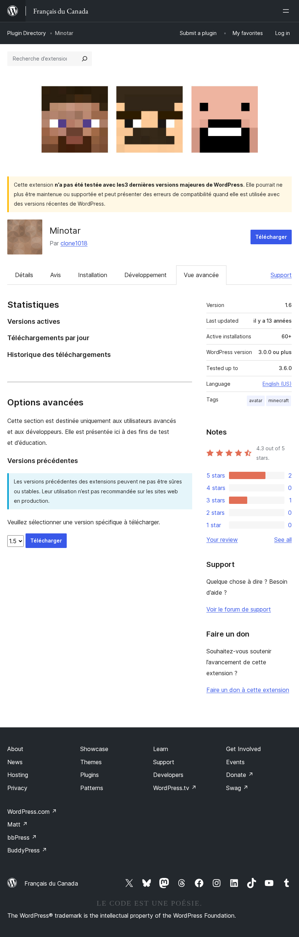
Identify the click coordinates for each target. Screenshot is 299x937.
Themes (91, 762)
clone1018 (74, 243)
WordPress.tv (175, 788)
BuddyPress (27, 850)
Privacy (17, 788)
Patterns (91, 788)
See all (283, 539)
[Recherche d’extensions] (84, 58)
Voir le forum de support (238, 609)
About (15, 749)
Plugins (89, 774)
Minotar (65, 230)
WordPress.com (32, 811)
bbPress (22, 837)
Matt (17, 824)
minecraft (278, 400)
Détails (24, 275)
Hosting (17, 774)
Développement (145, 275)
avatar (256, 400)
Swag (237, 788)
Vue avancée (201, 275)
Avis (55, 275)
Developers (168, 774)
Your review (222, 539)
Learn (160, 749)
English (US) (277, 384)
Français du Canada (51, 883)
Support (281, 275)
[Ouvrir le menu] (287, 11)
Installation (92, 275)
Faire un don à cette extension (247, 689)
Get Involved (243, 749)
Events (235, 762)
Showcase (94, 749)
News (15, 762)
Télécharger (271, 237)
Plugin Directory (26, 33)
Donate (239, 774)
